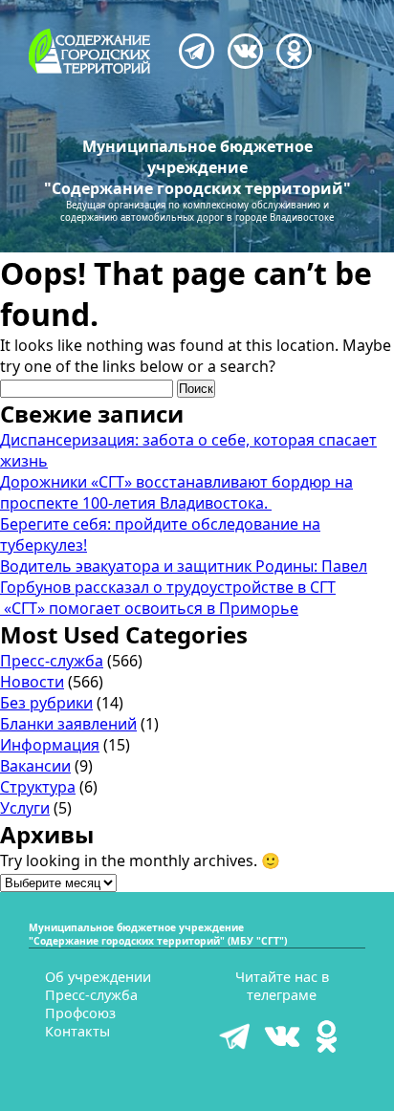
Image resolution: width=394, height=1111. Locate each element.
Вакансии (35, 765)
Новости (32, 681)
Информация (49, 744)
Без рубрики (46, 702)
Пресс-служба (51, 660)
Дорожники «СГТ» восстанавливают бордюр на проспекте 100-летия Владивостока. (176, 492)
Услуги (25, 807)
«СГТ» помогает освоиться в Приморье (149, 608)
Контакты (77, 1031)
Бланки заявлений (68, 723)
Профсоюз (80, 1013)
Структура (38, 786)
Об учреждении (98, 977)
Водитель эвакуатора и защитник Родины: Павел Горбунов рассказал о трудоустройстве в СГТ (183, 577)
